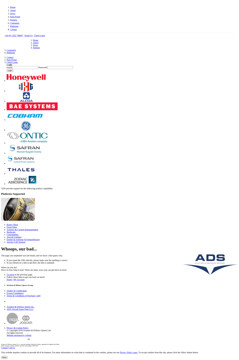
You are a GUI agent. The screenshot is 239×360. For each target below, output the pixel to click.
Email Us (28, 35)
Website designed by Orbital (19, 335)
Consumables (12, 234)
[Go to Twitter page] (16, 340)
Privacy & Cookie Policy (17, 328)
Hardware (11, 232)
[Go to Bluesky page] (9, 340)
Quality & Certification (17, 291)
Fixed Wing (12, 227)
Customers (14, 23)
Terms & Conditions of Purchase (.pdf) (24, 296)
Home (12, 7)
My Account (19, 279)
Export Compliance (15, 293)
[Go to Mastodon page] (28, 340)
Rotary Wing (12, 224)
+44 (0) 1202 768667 (14, 35)
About (13, 10)
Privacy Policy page (128, 352)
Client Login (39, 35)
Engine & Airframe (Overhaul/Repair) (23, 239)
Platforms (14, 26)
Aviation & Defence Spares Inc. (20, 307)
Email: (9, 67)
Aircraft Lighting (14, 237)
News (12, 13)
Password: (42, 67)
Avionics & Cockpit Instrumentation (22, 229)
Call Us (11, 348)
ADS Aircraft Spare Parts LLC (20, 309)
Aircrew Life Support (16, 242)
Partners (13, 20)
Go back (10, 274)
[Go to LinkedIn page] (22, 340)
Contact (13, 29)
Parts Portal (15, 17)
